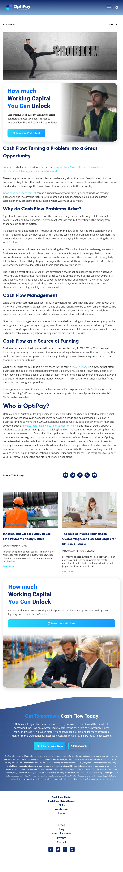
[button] (65, 475)
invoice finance (51, 425)
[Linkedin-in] (65, 849)
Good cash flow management (19, 193)
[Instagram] (72, 849)
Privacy (61, 837)
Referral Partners (61, 833)
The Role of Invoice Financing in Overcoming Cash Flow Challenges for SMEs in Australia (89, 539)
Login (61, 813)
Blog (61, 829)
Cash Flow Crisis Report (61, 801)
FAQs (61, 805)
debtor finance (69, 425)
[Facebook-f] (50, 849)
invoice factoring (32, 425)
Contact (61, 842)
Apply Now (61, 809)
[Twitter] (58, 849)
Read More (8, 566)
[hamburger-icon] (109, 7)
